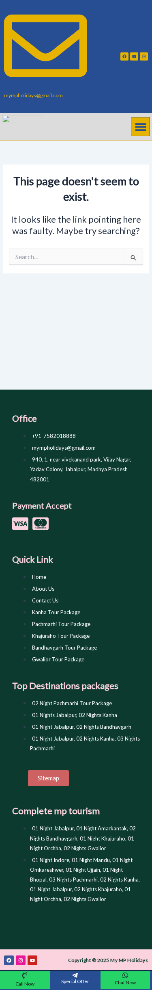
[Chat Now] (125, 975)
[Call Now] (24, 975)
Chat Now (125, 982)
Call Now (24, 984)
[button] (140, 126)
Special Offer (75, 981)
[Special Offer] (75, 975)
